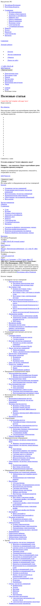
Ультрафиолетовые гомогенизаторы (25, 526)
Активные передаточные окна (23, 285)
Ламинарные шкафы (16, 314)
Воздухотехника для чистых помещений (18, 194)
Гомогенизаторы (14, 522)
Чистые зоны (9, 79)
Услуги (7, 30)
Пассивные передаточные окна (23, 283)
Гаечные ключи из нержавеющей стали (26, 548)
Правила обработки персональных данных (19, 233)
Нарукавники (17, 594)
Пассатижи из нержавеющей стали (24, 557)
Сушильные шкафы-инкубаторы (24, 510)
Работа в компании (15, 19)
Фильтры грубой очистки (21, 405)
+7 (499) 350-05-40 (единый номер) (12, 241)
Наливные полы (18, 361)
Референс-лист (14, 17)
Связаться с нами (7, 179)
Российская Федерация (12, 5)
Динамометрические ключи (22, 553)
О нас (7, 89)
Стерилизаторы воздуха (17, 420)
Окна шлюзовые (18, 387)
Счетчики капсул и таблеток (22, 454)
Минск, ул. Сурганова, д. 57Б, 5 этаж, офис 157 (17, 259)
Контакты (8, 35)
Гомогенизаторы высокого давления (25, 530)
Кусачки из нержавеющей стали (23, 558)
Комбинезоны (17, 585)
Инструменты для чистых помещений (22, 542)
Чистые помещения (7, 202)
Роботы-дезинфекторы (16, 436)
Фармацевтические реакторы (23, 468)
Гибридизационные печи (17, 535)
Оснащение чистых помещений (15, 188)
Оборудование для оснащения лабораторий (19, 197)
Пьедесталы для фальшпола (18, 353)
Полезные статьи (14, 23)
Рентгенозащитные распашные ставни (26, 393)
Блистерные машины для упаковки (25, 450)
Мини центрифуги (19, 513)
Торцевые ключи (18, 551)
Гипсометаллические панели (22, 337)
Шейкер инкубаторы (20, 492)
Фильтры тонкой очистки (21, 407)
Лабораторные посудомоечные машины (22, 472)
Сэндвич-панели (18, 339)
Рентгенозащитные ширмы (18, 373)
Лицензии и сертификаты (17, 15)
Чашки (15, 368)
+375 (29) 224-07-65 (7, 256)
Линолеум (16, 359)
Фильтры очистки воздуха (18, 404)
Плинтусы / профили (16, 364)
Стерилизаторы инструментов (19, 427)
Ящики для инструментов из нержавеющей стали (22, 575)
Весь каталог (9, 199)
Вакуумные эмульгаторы (21, 467)
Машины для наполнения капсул (24, 443)
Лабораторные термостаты (18, 537)
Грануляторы (17, 449)
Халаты (15, 587)
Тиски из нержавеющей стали (23, 578)
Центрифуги (13, 512)
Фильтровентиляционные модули (20, 398)
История (8, 211)
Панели (7, 77)
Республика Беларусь (12, 7)
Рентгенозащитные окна (17, 384)
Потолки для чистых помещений (20, 341)
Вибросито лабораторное (21, 459)
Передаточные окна (11, 73)
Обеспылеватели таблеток (22, 456)
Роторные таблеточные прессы (23, 452)
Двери (7, 84)
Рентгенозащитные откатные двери (25, 382)
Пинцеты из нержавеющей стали (24, 564)
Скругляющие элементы (21, 366)
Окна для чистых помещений (19, 362)
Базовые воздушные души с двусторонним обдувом (22, 289)
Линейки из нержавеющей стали (24, 571)
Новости (8, 28)
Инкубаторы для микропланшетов (24, 494)
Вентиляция (9, 81)
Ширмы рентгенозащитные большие (25, 375)
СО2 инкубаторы (18, 483)
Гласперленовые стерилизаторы (23, 434)
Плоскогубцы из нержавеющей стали (25, 555)
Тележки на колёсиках (20, 573)
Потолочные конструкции (14, 82)
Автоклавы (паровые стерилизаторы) (25, 429)
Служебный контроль (16, 26)
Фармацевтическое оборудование (16, 195)
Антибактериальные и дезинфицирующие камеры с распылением (23, 327)
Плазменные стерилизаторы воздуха (25, 425)
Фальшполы (17, 357)
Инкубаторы (13, 481)
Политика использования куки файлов (18, 231)
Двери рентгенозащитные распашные (25, 380)
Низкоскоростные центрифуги (23, 515)
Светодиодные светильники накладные (26, 602)
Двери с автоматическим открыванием (26, 352)
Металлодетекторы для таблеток (24, 458)
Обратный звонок (7, 70)
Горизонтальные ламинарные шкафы (25, 316)
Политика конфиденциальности (16, 229)
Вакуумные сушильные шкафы (23, 497)
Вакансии (8, 32)
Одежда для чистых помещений (19, 584)
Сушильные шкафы (15, 495)
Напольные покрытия (16, 355)
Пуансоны (16, 580)
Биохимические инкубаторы (22, 486)
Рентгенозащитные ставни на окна (20, 389)
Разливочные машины (20, 465)
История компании (15, 12)
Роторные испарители (16, 517)
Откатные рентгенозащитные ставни (25, 391)
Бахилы (15, 593)
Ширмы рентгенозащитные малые (24, 377)
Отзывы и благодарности (17, 14)
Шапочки (16, 591)
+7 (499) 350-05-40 (7, 66)
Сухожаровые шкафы (20, 432)
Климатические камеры (17, 330)
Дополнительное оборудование (23, 521)
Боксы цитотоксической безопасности (26, 312)
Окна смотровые (18, 386)
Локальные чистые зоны (17, 325)
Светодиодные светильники (18, 596)
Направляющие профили (21, 369)
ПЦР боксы (17, 321)
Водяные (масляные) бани (17, 539)
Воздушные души (11, 75)
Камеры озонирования (20, 431)
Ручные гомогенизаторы (21, 524)
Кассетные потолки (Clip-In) (22, 346)
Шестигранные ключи (20, 549)
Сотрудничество (14, 24)
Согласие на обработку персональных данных (20, 227)
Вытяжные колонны (15, 416)
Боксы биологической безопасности (21, 299)
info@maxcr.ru (5, 68)
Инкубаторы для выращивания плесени (26, 485)
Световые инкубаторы (20, 488)
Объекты (4, 204)
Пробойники (17, 582)
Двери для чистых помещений (19, 348)
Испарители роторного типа (22, 519)
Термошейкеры (14, 531)
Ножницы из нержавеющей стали (24, 560)
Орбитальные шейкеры (17, 533)
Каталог (3, 185)
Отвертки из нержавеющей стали (24, 546)
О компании (9, 10)
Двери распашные (19, 350)
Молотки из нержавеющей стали (24, 544)
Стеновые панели (15, 335)
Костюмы (16, 589)
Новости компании (15, 21)
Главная (7, 88)
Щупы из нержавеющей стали (23, 569)
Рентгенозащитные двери (17, 378)
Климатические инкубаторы (22, 490)
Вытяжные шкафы (15, 323)
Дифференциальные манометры (20, 603)
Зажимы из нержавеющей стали (23, 562)
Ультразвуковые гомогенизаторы (24, 528)
